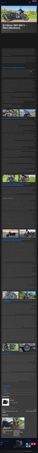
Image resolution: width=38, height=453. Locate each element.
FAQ (1, 444)
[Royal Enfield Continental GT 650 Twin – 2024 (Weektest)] (19, 423)
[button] (19, 389)
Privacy (26, 451)
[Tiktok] (29, 446)
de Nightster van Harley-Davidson (8, 198)
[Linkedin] (27, 446)
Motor (5, 388)
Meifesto (3, 2)
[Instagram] (34, 3)
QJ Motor (30, 71)
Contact (1, 442)
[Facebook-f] (32, 3)
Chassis (5, 391)
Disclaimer (30, 451)
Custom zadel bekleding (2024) (31, 410)
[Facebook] (27, 444)
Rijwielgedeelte (6, 393)
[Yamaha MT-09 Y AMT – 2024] (7, 423)
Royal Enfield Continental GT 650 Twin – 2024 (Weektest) (9, 411)
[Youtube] (36, 3)
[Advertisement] (19, 40)
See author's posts (14, 402)
